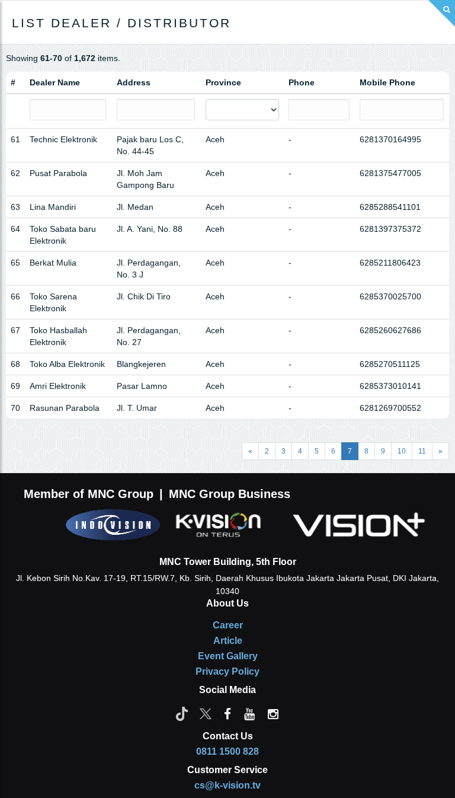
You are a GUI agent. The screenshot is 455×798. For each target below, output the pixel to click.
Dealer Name (55, 82)
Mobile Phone (387, 82)
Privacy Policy (227, 671)
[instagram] (273, 713)
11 (422, 451)
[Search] (441, 13)
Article (227, 641)
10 (402, 451)
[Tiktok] (182, 713)
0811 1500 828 (227, 751)
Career (228, 625)
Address (133, 82)
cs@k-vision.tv (227, 785)
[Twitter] (205, 713)
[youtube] (249, 713)
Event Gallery (228, 656)
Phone (302, 82)
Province (223, 82)
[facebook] (227, 713)
